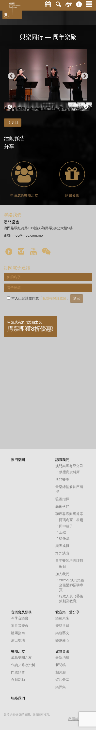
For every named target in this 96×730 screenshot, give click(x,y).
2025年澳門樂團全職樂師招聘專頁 (71, 585)
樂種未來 (62, 618)
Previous (11, 76)
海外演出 (62, 553)
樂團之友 (18, 651)
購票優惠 (72, 195)
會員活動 (18, 680)
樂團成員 (62, 546)
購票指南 (18, 633)
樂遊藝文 (62, 633)
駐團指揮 (62, 499)
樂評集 (60, 687)
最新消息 (62, 657)
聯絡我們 (18, 698)
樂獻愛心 (62, 640)
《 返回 (12, 123)
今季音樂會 (19, 618)
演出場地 (18, 640)
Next (85, 76)
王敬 (62, 532)
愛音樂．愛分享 (67, 612)
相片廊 (60, 672)
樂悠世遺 (62, 626)
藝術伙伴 (62, 506)
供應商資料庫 (69, 472)
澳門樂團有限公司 (69, 466)
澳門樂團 (18, 460)
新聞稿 (60, 665)
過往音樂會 (19, 626)
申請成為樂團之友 (24, 195)
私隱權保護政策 (54, 298)
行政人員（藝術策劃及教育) (71, 598)
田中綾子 (66, 526)
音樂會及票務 (21, 612)
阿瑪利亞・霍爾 (71, 520)
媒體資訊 (62, 651)
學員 (62, 567)
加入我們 (62, 574)
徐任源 (64, 538)
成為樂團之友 (21, 657)
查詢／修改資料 (23, 665)
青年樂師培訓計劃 (69, 560)
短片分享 (62, 680)
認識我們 (62, 460)
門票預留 (18, 672)
